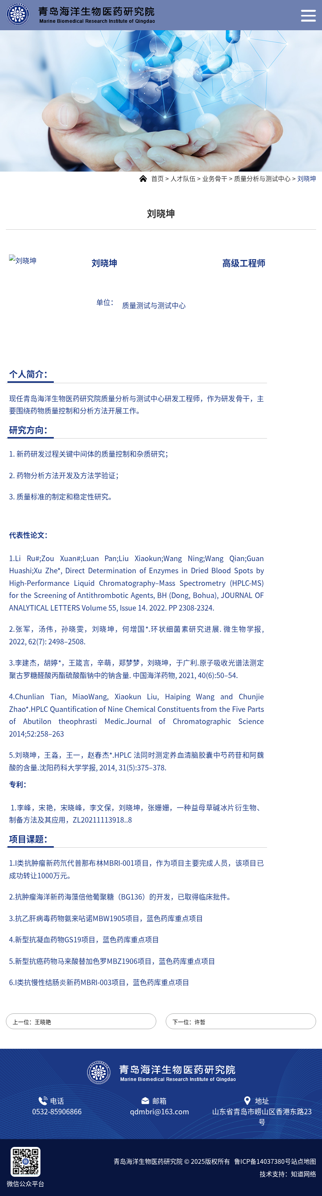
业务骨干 (214, 178)
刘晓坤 (306, 178)
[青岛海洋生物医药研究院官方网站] (130, 14)
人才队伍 (183, 178)
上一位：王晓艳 (32, 1022)
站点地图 (303, 1161)
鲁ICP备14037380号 (262, 1161)
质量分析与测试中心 (262, 178)
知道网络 (303, 1173)
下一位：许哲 (188, 1022)
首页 (157, 178)
